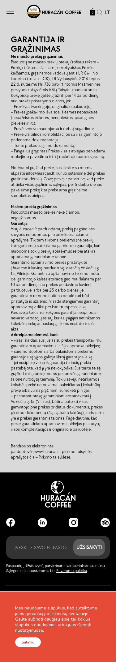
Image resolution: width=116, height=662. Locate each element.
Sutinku (28, 642)
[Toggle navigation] (10, 12)
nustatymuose (29, 630)
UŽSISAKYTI (89, 547)
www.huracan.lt (47, 451)
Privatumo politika (71, 570)
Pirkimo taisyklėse (54, 457)
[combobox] (106, 12)
